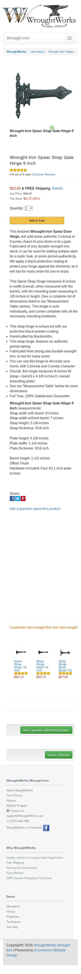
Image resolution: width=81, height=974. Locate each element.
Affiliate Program (16, 805)
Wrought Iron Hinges (61, 51)
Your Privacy (14, 795)
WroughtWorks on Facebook (24, 827)
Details (57, 188)
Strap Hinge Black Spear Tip (65, 665)
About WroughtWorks (19, 790)
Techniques (13, 922)
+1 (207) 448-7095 (17, 821)
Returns (11, 800)
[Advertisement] (40, 562)
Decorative (37, 51)
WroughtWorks (16, 51)
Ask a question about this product (35, 509)
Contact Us (16, 811)
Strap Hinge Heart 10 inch (42, 665)
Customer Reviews (44, 174)
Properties (12, 916)
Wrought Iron (18, 38)
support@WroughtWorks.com (24, 816)
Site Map (12, 927)
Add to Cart (37, 220)
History (10, 911)
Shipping (18, 862)
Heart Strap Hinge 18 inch (20, 665)
